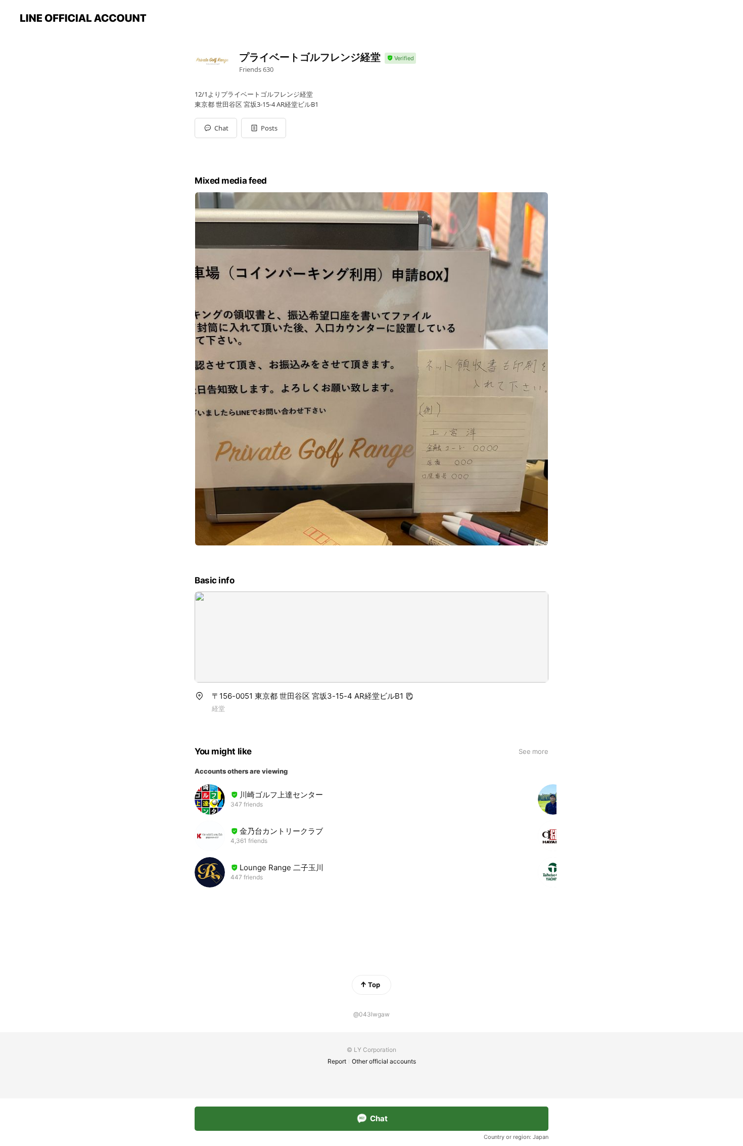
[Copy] (409, 696)
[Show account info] (400, 58)
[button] (263, 128)
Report (337, 1061)
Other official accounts (384, 1061)
